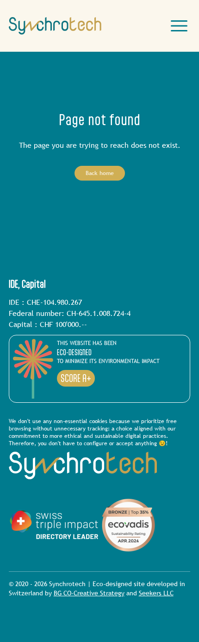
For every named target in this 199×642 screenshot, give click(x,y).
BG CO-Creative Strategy (89, 593)
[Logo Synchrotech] (55, 26)
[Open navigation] (179, 26)
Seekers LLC (156, 593)
